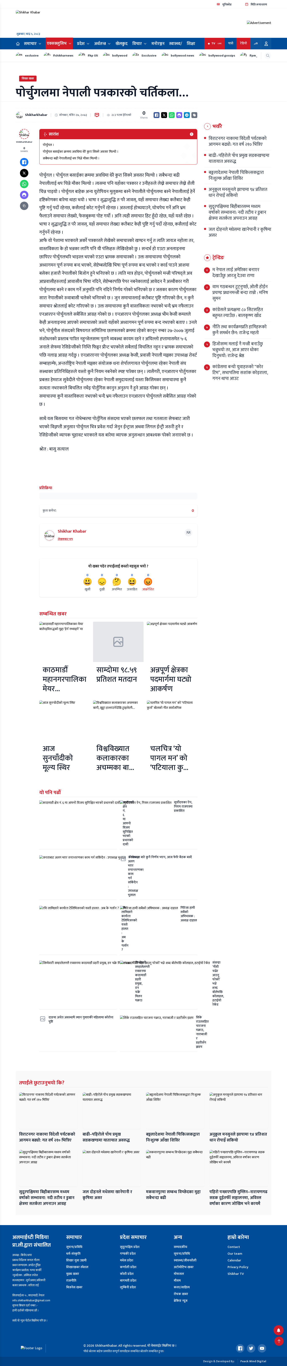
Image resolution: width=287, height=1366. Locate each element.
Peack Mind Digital (253, 1361)
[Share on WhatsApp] (172, 115)
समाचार (30, 43)
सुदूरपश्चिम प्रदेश (130, 1247)
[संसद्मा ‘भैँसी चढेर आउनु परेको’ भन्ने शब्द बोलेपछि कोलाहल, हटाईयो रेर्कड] (158, 985)
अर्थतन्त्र (100, 43)
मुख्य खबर (72, 1274)
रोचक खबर (181, 1294)
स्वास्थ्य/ (175, 43)
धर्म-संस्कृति (73, 1254)
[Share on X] (164, 115)
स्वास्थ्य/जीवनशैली (185, 1260)
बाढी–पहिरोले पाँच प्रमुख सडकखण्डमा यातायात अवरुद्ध (106, 1137)
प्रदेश (81, 43)
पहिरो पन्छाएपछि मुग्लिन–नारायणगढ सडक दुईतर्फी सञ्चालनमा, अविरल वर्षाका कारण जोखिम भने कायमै (238, 1197)
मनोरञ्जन (158, 43)
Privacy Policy (238, 1267)
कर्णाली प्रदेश (128, 1267)
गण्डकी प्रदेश (128, 1254)
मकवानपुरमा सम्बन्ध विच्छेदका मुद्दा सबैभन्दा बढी (173, 1194)
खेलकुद (122, 43)
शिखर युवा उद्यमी (76, 1260)
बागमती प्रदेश (128, 1280)
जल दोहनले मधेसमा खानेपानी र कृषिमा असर (107, 1194)
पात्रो (230, 43)
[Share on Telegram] (187, 115)
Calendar (234, 1260)
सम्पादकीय (180, 1247)
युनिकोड (227, 4)
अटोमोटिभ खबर (184, 1267)
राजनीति (71, 1280)
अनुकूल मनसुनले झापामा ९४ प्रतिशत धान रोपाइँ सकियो (238, 1137)
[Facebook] (240, 1348)
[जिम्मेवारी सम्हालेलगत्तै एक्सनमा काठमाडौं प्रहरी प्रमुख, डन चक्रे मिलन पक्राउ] (78, 985)
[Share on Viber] (179, 115)
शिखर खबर (28, 78)
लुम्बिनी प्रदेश (128, 1287)
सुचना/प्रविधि (74, 1247)
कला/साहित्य (182, 1287)
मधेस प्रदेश (126, 1260)
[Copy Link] (194, 115)
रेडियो (243, 43)
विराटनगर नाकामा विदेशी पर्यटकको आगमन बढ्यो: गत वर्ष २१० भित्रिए (47, 1137)
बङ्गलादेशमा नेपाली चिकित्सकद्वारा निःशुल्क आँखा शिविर (173, 1137)
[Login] (266, 43)
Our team (235, 1254)
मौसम (177, 1280)
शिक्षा (191, 43)
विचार (137, 43)
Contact (234, 1247)
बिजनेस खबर (74, 1287)
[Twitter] (251, 1348)
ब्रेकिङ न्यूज (180, 1301)
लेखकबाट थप (65, 539)
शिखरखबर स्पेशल (77, 1267)
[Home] (18, 44)
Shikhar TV (236, 1274)
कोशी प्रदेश (127, 1274)
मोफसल (179, 1274)
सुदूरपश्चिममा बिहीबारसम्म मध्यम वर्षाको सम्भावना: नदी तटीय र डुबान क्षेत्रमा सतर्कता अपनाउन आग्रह (46, 1197)
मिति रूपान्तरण (259, 4)
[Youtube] (262, 1348)
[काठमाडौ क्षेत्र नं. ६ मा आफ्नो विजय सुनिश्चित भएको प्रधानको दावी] (78, 824)
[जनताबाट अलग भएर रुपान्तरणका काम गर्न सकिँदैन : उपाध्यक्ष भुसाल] (78, 877)
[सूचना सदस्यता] (279, 1330)
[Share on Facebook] (156, 115)
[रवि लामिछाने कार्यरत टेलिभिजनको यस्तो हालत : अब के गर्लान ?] (78, 930)
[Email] (188, 532)
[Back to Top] (279, 1341)
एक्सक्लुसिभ (57, 43)
